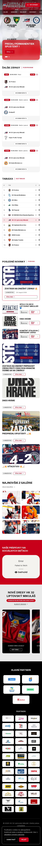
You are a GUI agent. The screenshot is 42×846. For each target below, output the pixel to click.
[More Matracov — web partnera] (34, 756)
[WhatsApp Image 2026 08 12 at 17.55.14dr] (31, 512)
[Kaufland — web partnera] (21, 700)
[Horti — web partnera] (8, 749)
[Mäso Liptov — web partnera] (21, 794)
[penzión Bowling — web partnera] (21, 718)
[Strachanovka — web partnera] (21, 734)
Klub (6, 12)
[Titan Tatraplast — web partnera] (21, 756)
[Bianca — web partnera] (34, 726)
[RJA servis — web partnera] (8, 771)
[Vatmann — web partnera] (8, 741)
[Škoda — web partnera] (30, 689)
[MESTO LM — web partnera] (11, 689)
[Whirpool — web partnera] (34, 718)
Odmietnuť (10, 839)
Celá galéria (7, 487)
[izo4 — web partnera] (8, 726)
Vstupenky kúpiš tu (21, 93)
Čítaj (9, 52)
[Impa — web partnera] (34, 771)
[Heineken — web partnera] (8, 734)
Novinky (32, 12)
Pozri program (28, 67)
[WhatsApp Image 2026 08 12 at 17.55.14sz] (11, 497)
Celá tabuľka (20, 178)
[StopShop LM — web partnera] (21, 809)
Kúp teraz (15, 649)
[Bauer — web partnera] (8, 809)
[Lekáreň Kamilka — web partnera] (21, 764)
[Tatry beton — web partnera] (21, 726)
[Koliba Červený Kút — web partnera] (21, 741)
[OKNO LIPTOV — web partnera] (21, 771)
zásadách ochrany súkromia (14, 834)
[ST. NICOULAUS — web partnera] (8, 779)
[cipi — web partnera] (34, 779)
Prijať (23, 839)
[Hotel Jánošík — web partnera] (34, 764)
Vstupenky (34, 5)
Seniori (14, 12)
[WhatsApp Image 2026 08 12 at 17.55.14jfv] (31, 497)
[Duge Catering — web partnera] (21, 801)
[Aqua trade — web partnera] (21, 749)
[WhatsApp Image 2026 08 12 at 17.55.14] (11, 527)
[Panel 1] (6, 56)
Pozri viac (31, 261)
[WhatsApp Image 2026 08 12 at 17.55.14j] (11, 512)
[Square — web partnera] (34, 749)
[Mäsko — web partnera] (8, 801)
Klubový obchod (20, 604)
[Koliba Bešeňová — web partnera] (34, 734)
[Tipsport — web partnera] (11, 679)
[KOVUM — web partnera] (21, 786)
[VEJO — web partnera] (34, 794)
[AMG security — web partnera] (8, 718)
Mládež (23, 12)
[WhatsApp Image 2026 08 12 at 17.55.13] (31, 527)
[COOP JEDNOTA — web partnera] (34, 786)
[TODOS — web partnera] (34, 801)
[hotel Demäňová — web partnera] (8, 794)
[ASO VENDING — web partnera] (8, 786)
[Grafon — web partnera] (34, 741)
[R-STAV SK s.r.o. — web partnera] (8, 764)
